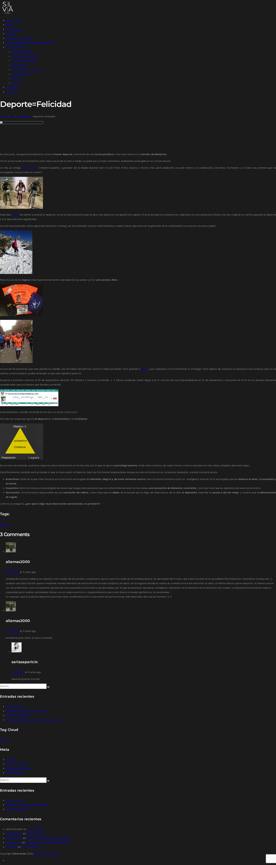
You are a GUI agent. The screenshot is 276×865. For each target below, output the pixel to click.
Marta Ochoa (13, 842)
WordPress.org (14, 773)
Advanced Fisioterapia (25, 56)
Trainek (16, 83)
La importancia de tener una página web (30, 42)
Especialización (15, 29)
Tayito (15, 78)
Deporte (5, 524)
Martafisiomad (20, 74)
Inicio (9, 24)
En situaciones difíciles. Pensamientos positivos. (34, 720)
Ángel (15, 214)
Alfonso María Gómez (24, 60)
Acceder (11, 759)
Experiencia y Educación (20, 38)
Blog (12, 116)
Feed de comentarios (18, 768)
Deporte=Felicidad (17, 715)
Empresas (12, 87)
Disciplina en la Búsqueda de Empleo (27, 711)
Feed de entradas (16, 764)
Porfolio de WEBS (16, 47)
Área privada (13, 20)
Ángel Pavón (19, 65)
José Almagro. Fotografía (27, 69)
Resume (10, 33)
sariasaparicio (14, 833)
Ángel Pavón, (30, 167)
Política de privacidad (46, 853)
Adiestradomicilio (22, 51)
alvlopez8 (11, 847)
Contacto (11, 92)
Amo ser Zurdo (14, 706)
